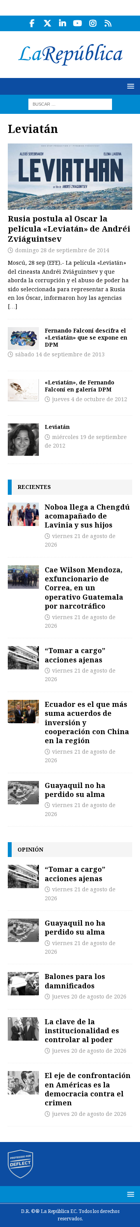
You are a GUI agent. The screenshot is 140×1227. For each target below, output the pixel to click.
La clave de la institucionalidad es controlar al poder (82, 1031)
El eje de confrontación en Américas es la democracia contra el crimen (88, 1089)
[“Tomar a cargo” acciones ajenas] (23, 657)
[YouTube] (77, 23)
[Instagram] (93, 23)
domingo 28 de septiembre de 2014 (62, 250)
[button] (129, 86)
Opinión (30, 849)
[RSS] (108, 23)
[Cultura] (23, 338)
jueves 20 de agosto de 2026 (89, 996)
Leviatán (57, 426)
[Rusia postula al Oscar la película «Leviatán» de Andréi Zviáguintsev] (70, 176)
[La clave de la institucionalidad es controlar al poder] (23, 1029)
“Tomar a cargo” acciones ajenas (75, 655)
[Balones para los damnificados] (23, 983)
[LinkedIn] (62, 23)
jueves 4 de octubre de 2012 (89, 399)
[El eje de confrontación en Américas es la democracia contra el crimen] (23, 1082)
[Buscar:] (70, 104)
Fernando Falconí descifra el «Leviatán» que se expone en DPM (86, 337)
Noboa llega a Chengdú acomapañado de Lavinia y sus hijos (87, 516)
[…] (12, 306)
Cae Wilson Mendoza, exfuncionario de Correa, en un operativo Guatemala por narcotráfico (84, 588)
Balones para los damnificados (75, 981)
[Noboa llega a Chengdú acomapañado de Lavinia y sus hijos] (23, 514)
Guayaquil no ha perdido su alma (75, 790)
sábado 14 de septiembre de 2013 (60, 354)
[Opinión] (23, 439)
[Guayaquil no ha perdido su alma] (23, 792)
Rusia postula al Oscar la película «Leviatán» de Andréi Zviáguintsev (69, 228)
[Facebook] (32, 23)
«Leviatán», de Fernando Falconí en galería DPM (79, 386)
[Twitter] (47, 23)
